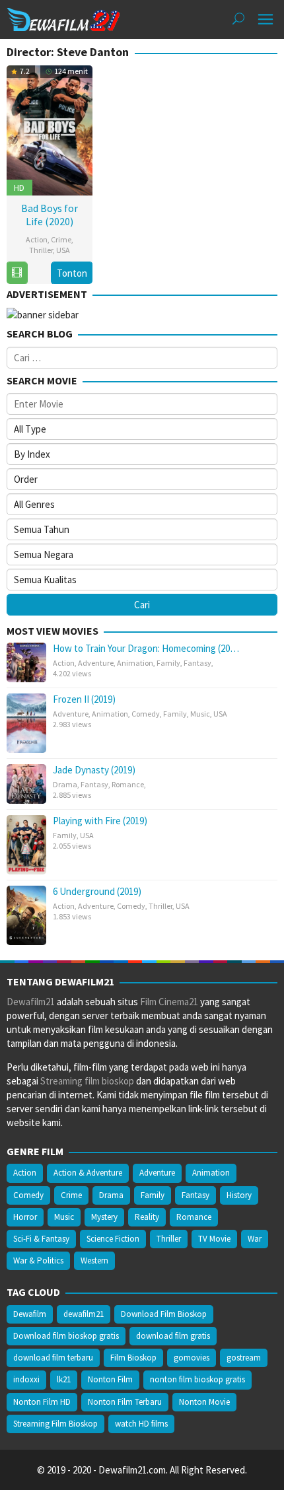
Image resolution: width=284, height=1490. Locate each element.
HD (19, 188)
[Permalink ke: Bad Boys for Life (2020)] (49, 128)
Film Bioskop (133, 1357)
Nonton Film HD (42, 1401)
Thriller (41, 250)
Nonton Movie (204, 1401)
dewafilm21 (83, 1314)
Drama (65, 784)
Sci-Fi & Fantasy (41, 1238)
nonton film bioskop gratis (197, 1379)
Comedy (145, 714)
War (255, 1238)
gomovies (191, 1357)
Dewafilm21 (31, 1001)
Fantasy (197, 663)
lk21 (64, 1379)
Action (37, 239)
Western (94, 1260)
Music (200, 714)
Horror (25, 1217)
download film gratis (173, 1335)
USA (63, 250)
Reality (147, 1217)
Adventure (96, 663)
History (239, 1195)
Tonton (72, 273)
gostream (244, 1357)
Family (168, 663)
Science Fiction (113, 1238)
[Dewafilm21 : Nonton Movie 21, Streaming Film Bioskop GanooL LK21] (63, 18)
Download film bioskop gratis (66, 1335)
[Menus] (265, 19)
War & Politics (38, 1260)
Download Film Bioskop (164, 1314)
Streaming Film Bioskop (55, 1423)
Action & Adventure (87, 1172)
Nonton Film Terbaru (125, 1401)
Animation (135, 663)
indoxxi (26, 1379)
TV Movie (214, 1238)
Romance (128, 784)
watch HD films (141, 1423)
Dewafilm (29, 1314)
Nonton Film (110, 1379)
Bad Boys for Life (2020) (49, 214)
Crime (61, 239)
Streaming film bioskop (87, 1081)
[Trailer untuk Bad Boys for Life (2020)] (17, 273)
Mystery (104, 1217)
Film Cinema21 (169, 1001)
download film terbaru (53, 1357)
